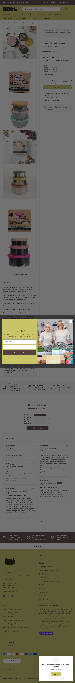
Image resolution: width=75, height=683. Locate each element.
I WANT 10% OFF (19, 352)
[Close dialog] (71, 321)
